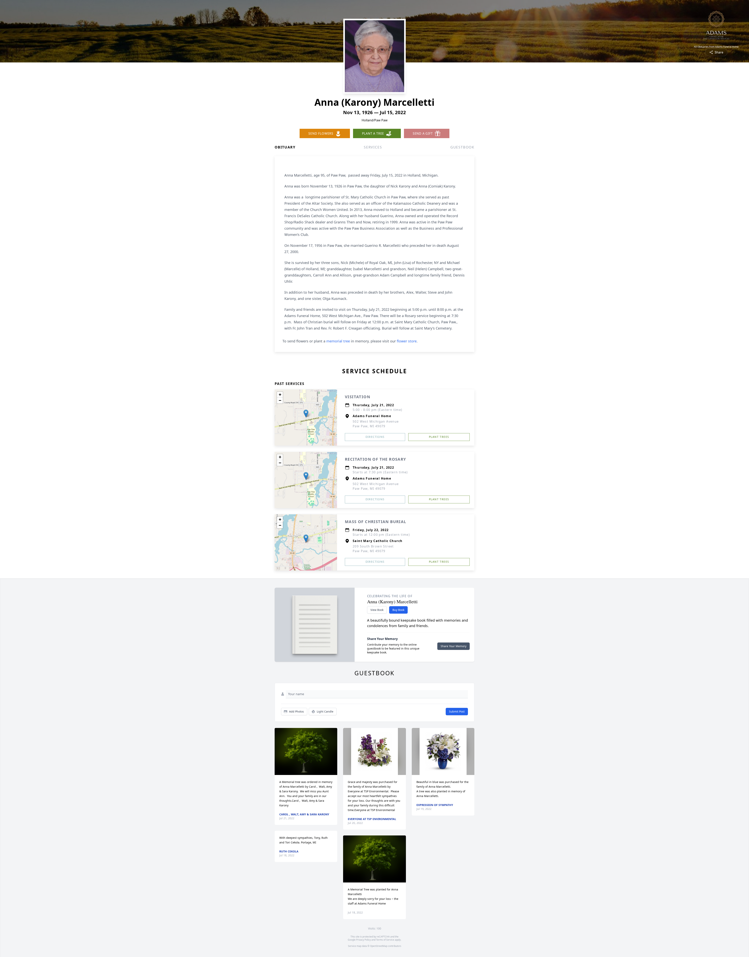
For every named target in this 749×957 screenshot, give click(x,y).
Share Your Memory (453, 646)
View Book (376, 610)
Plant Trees (439, 437)
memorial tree (338, 341)
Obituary (285, 147)
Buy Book (398, 610)
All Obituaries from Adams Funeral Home (716, 46)
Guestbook (462, 147)
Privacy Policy (363, 939)
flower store (407, 341)
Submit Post (457, 711)
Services (373, 147)
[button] (306, 414)
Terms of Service (385, 939)
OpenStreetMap (378, 946)
